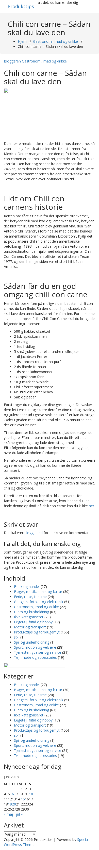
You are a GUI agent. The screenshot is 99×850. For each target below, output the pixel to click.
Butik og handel (27, 586)
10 (31, 794)
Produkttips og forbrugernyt (37, 632)
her (91, 505)
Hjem (22, 41)
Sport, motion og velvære (35, 647)
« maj (8, 814)
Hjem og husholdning (31, 611)
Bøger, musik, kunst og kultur (38, 591)
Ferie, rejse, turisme (30, 596)
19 (10, 804)
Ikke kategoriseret (28, 616)
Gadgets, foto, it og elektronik (38, 601)
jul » (19, 814)
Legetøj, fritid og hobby (33, 622)
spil (16, 637)
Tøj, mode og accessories (35, 657)
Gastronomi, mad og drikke (55, 41)
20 (14, 804)
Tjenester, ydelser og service (37, 652)
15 (23, 799)
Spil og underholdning (31, 642)
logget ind (34, 532)
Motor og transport (30, 627)
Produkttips (21, 6)
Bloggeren (12, 61)
